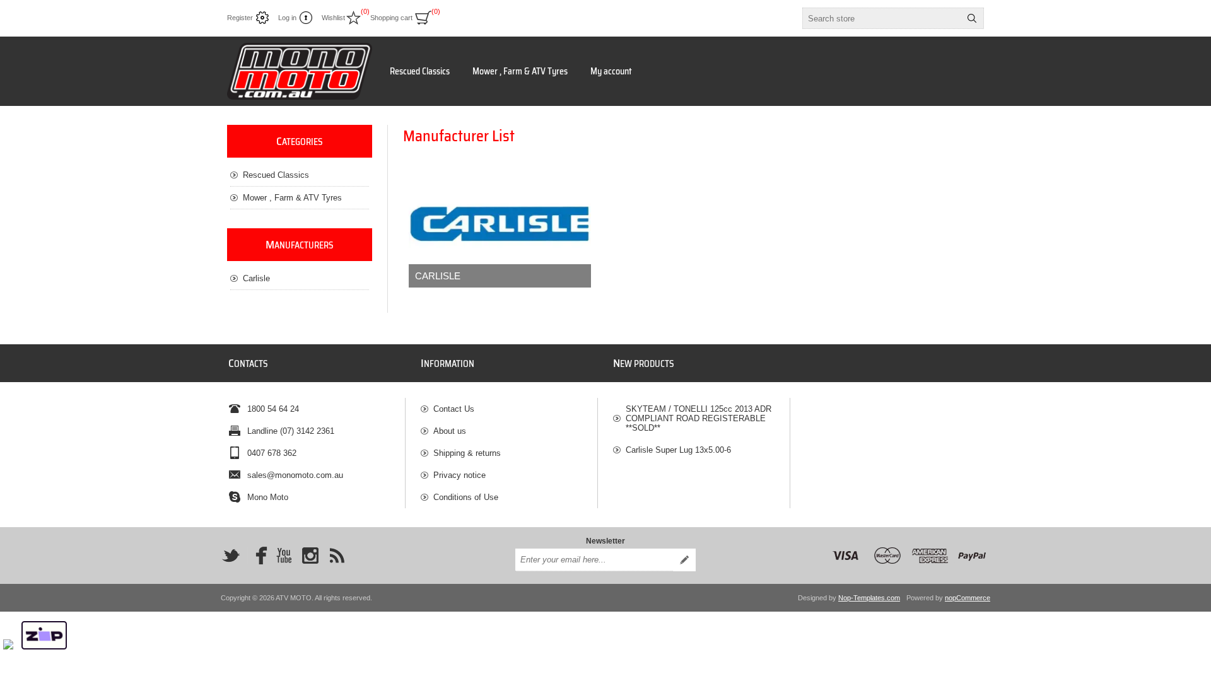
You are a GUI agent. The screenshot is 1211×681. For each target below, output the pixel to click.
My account (611, 71)
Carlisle (437, 276)
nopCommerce (967, 598)
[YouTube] (284, 555)
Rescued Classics (420, 71)
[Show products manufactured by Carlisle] (500, 224)
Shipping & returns (467, 453)
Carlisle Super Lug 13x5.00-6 (678, 450)
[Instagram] (310, 555)
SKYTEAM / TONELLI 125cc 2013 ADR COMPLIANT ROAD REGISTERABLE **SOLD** (698, 418)
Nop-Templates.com (869, 598)
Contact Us (453, 409)
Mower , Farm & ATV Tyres (520, 71)
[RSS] (337, 555)
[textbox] (882, 18)
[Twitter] (231, 555)
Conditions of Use (465, 497)
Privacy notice (459, 475)
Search (972, 18)
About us (449, 431)
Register (240, 17)
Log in (287, 17)
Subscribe (684, 560)
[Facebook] (257, 555)
